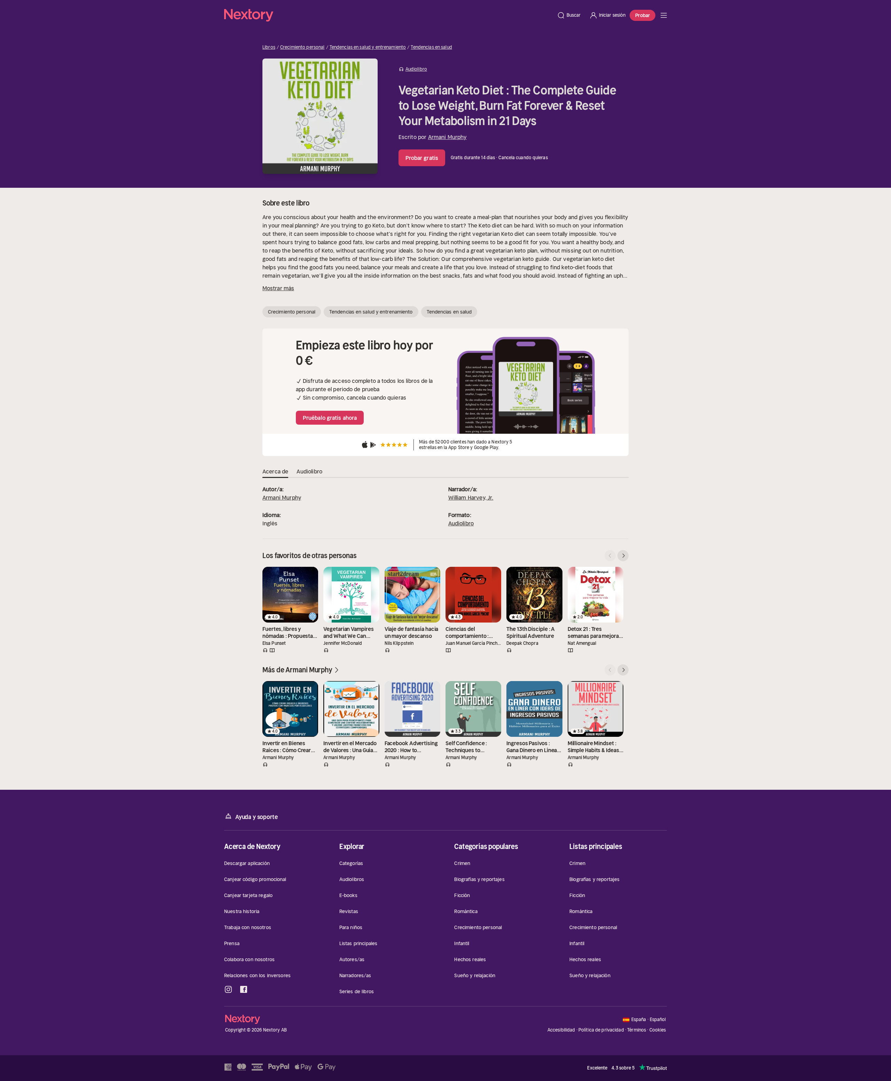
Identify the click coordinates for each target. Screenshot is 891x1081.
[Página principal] (388, 15)
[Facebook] (243, 989)
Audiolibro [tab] (309, 471)
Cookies (657, 1030)
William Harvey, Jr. (471, 497)
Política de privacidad (601, 1030)
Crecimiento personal (302, 47)
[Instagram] (228, 989)
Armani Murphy (447, 136)
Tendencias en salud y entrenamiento (368, 47)
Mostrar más (278, 288)
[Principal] (663, 15)
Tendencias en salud (431, 47)
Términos (636, 1030)
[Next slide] (623, 555)
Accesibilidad (561, 1030)
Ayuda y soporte (256, 817)
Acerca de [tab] (275, 471)
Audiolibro (461, 523)
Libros (268, 47)
